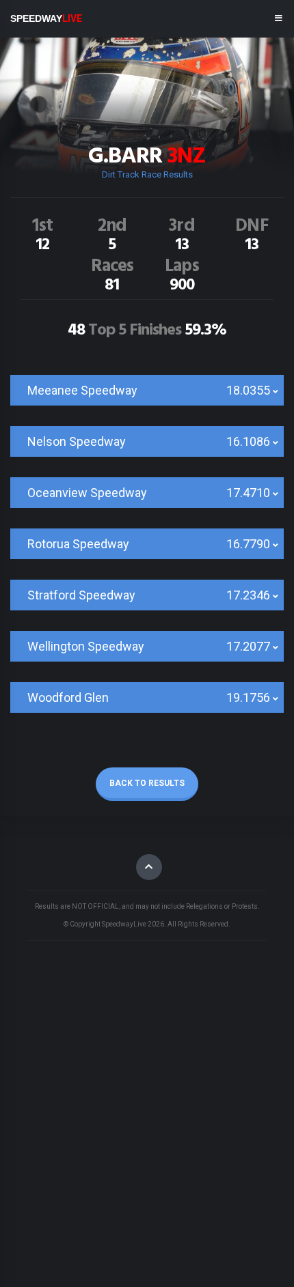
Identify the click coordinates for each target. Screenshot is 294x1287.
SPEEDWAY (46, 18)
